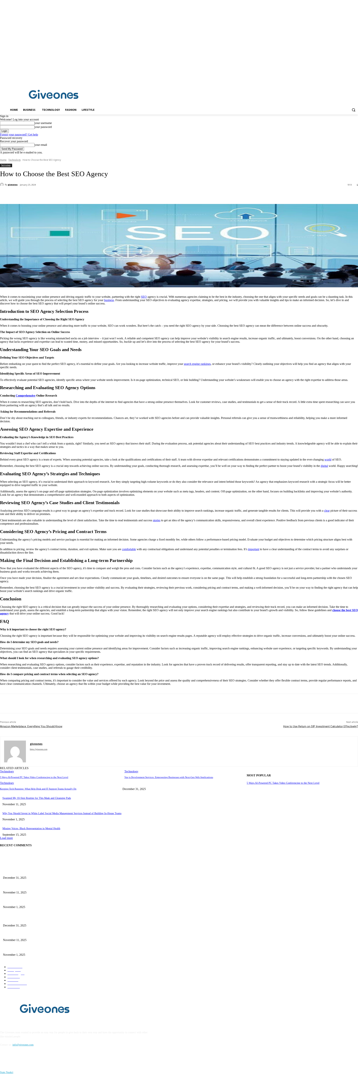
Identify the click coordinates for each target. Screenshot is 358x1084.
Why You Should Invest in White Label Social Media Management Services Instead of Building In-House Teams (61, 813)
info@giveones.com (23, 1044)
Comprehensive (25, 395)
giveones (13, 184)
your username (43, 123)
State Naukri (6, 1072)
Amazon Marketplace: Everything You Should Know (31, 726)
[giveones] (2, 184)
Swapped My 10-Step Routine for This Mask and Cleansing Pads (36, 798)
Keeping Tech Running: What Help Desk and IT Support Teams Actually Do (38, 788)
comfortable (129, 549)
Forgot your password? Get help (19, 134)
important (253, 549)
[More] (88, 194)
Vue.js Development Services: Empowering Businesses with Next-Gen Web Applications (168, 777)
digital (324, 465)
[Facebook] (350, 79)
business (109, 300)
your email (40, 144)
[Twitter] (47, 194)
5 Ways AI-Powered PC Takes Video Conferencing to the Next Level (34, 777)
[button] (353, 109)
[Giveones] (53, 95)
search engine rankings (197, 363)
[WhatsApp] (74, 194)
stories (156, 520)
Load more (6, 838)
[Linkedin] (356, 79)
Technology (14, 159)
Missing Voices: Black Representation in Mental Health (31, 828)
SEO (144, 296)
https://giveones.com (38, 749)
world (327, 459)
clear (327, 510)
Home (3, 159)
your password (43, 126)
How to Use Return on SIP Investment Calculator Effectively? (320, 726)
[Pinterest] (61, 194)
